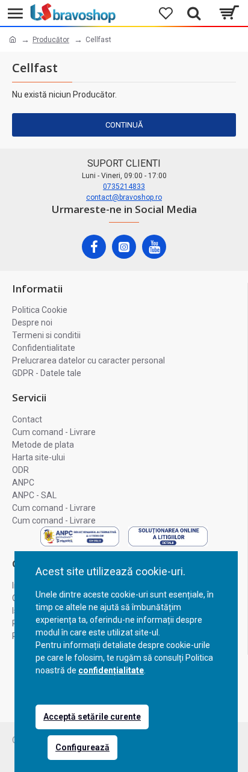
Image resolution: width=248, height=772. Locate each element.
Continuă (124, 124)
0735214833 (124, 186)
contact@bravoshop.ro (124, 197)
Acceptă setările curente (92, 716)
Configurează (82, 747)
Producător (51, 40)
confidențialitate (111, 670)
